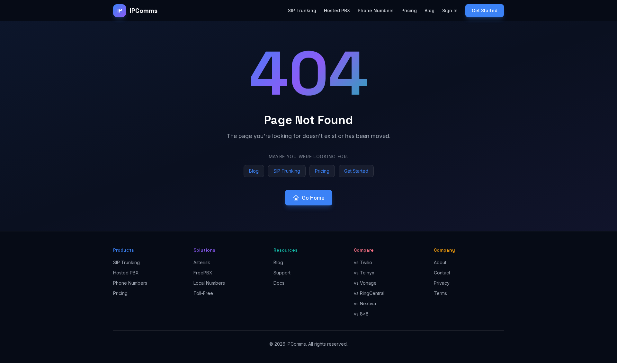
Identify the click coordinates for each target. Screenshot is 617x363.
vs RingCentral (369, 293)
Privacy (442, 283)
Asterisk (201, 262)
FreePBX (202, 272)
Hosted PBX (337, 10)
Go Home (313, 197)
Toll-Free (203, 293)
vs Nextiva (365, 303)
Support (282, 272)
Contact (442, 272)
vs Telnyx (364, 272)
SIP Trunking (302, 10)
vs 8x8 (361, 313)
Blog (429, 10)
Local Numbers (209, 283)
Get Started (484, 10)
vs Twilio (363, 262)
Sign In (450, 10)
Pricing (409, 10)
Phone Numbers (376, 10)
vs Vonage (365, 283)
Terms (440, 293)
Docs (278, 283)
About (440, 262)
